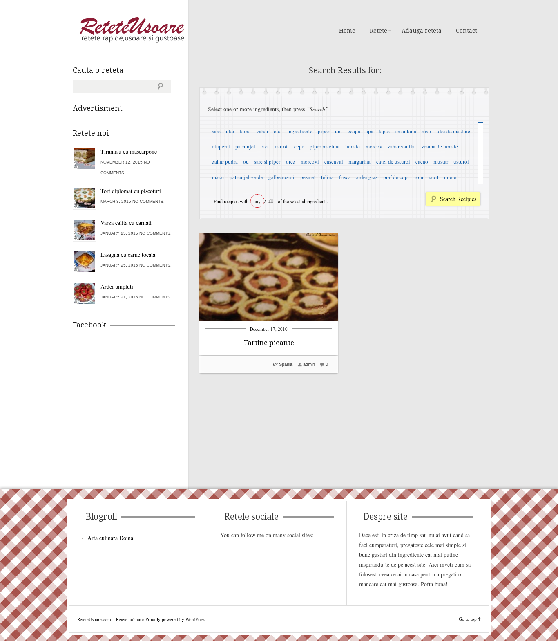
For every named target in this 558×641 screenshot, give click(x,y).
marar (218, 177)
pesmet (308, 177)
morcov (374, 146)
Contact (466, 30)
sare (216, 131)
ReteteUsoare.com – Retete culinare (131, 29)
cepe (299, 146)
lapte (384, 131)
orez (290, 161)
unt (338, 131)
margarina (359, 161)
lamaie (352, 146)
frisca (345, 177)
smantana (405, 131)
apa (369, 131)
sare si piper (267, 161)
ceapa (354, 131)
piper (323, 131)
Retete (378, 30)
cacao (421, 161)
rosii (426, 131)
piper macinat (325, 146)
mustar (440, 161)
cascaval (333, 161)
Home (347, 30)
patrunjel (245, 146)
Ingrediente (299, 131)
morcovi (310, 161)
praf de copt (396, 177)
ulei (230, 131)
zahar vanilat (402, 146)
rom (419, 177)
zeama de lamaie (440, 146)
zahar (262, 131)
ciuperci (221, 146)
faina (245, 131)
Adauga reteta (422, 30)
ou (246, 161)
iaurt (434, 177)
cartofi (282, 146)
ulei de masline (453, 131)
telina (327, 177)
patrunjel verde (246, 177)
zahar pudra (225, 161)
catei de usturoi (393, 161)
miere (450, 177)
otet (265, 146)
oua (278, 131)
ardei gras (366, 177)
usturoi (461, 161)
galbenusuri (281, 177)
